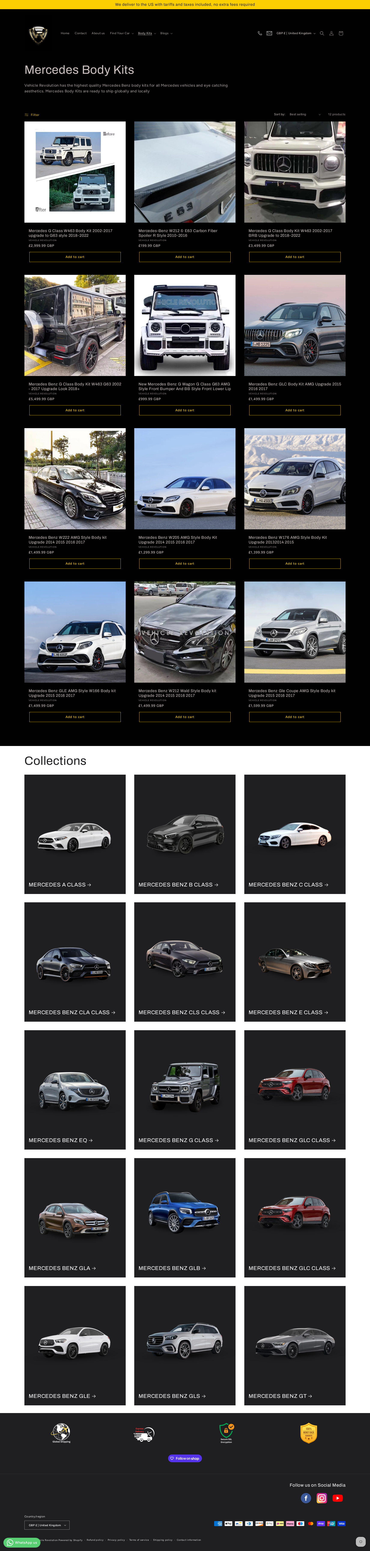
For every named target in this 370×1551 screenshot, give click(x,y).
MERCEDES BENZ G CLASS (176, 1140)
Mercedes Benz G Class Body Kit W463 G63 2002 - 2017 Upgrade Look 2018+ (75, 386)
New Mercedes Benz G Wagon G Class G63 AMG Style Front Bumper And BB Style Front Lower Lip (185, 386)
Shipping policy (163, 1540)
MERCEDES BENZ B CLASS (176, 885)
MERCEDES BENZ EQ (58, 1140)
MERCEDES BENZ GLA (59, 1268)
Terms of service (139, 1540)
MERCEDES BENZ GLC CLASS (289, 1140)
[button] (121, 33)
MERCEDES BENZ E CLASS (286, 1012)
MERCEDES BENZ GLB (169, 1268)
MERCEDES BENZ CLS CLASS (179, 1012)
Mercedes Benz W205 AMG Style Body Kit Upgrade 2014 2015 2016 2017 (178, 539)
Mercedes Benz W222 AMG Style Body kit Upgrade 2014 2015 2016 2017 (68, 539)
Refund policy (95, 1540)
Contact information (189, 1540)
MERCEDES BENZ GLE (59, 1396)
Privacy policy (116, 1540)
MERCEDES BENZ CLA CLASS (69, 1012)
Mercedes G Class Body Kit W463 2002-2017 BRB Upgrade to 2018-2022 (291, 233)
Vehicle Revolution (46, 1540)
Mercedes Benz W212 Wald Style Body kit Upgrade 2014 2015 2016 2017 (177, 693)
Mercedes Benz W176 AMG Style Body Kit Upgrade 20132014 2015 (288, 539)
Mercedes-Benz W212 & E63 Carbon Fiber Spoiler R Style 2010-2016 (178, 233)
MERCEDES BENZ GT (278, 1396)
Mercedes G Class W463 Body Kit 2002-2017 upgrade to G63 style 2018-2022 (71, 233)
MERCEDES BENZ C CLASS (286, 885)
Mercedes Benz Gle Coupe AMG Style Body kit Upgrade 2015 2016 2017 (292, 693)
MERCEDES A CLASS (57, 885)
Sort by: (279, 114)
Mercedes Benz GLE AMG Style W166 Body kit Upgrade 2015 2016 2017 (72, 693)
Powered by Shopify (70, 1540)
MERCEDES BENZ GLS (169, 1396)
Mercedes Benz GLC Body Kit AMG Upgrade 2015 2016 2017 (295, 386)
